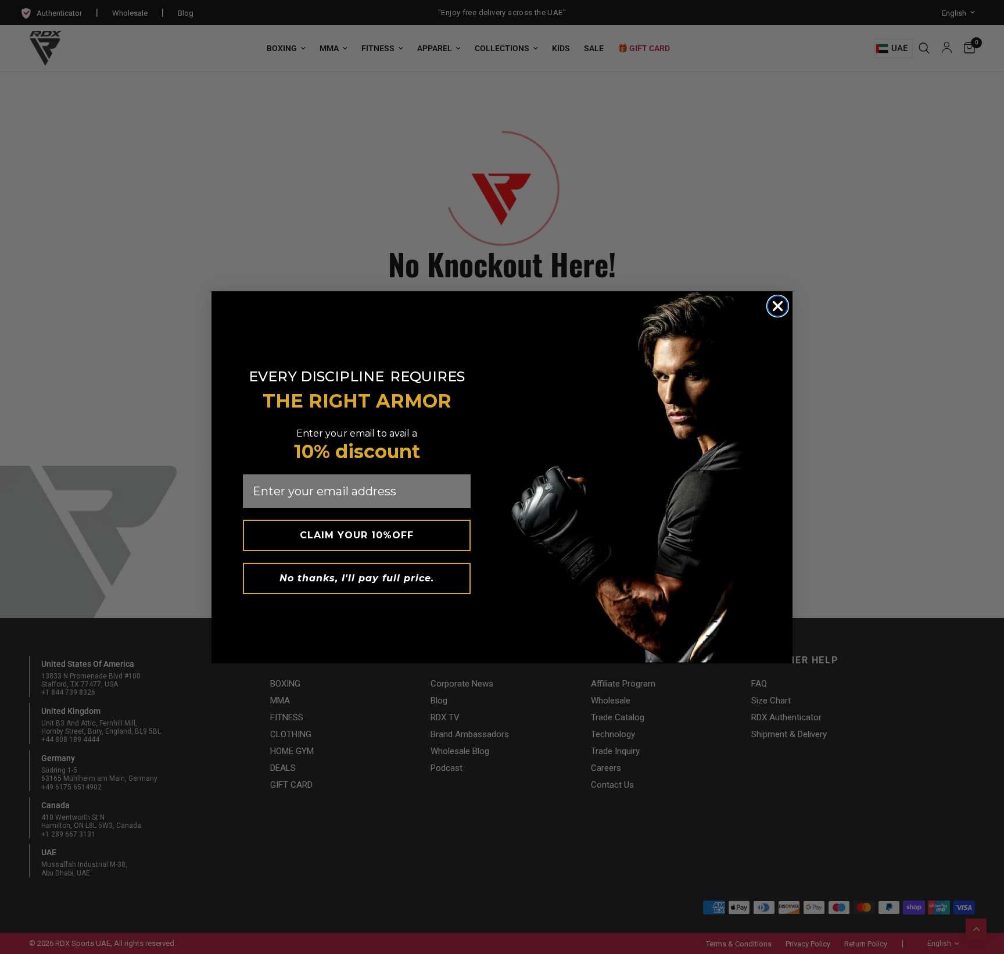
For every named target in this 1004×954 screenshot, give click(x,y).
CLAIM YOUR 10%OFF (357, 535)
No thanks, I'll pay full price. (356, 578)
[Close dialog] (778, 306)
